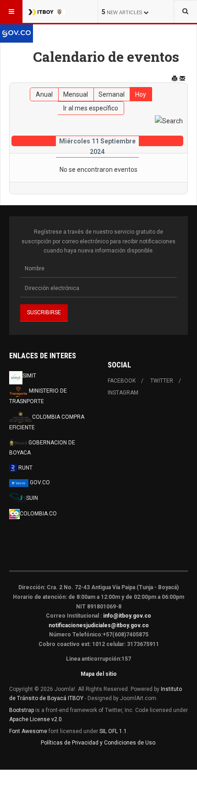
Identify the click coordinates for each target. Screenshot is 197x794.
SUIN (32, 498)
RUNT (25, 468)
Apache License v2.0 (35, 719)
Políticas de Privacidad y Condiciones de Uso (98, 742)
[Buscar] (169, 120)
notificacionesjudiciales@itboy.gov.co (99, 625)
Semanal (111, 94)
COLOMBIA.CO (38, 513)
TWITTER (161, 381)
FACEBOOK (122, 381)
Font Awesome (28, 731)
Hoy (140, 94)
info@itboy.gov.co (127, 616)
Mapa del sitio (99, 674)
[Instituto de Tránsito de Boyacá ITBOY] (46, 11)
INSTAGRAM (123, 392)
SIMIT (29, 375)
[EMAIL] (182, 78)
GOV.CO (39, 482)
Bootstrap (21, 710)
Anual (44, 94)
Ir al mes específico (90, 108)
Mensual (75, 94)
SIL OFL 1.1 (113, 731)
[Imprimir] (174, 78)
